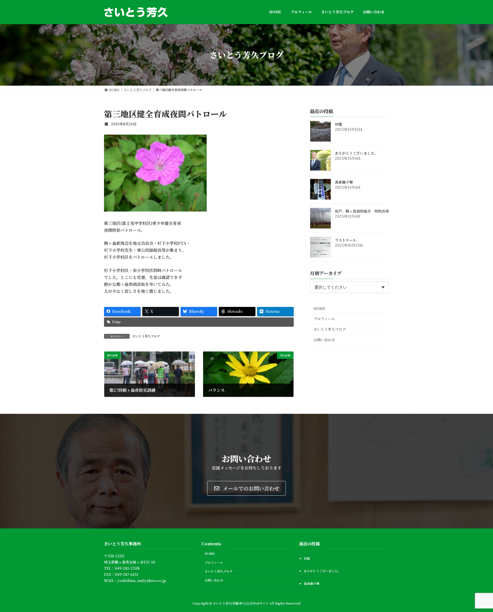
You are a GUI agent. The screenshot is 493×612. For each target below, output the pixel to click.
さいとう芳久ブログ (146, 336)
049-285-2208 (127, 568)
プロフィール (324, 318)
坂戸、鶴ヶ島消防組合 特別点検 (362, 211)
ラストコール (345, 240)
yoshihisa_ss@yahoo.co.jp (142, 580)
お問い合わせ (324, 339)
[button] (246, 488)
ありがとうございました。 (356, 153)
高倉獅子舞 (344, 182)
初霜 (338, 124)
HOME (319, 308)
